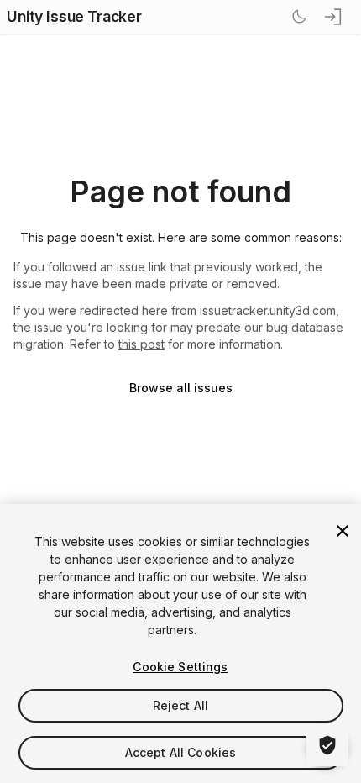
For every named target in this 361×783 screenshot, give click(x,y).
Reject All (180, 705)
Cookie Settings (180, 667)
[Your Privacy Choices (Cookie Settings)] (327, 745)
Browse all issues (181, 388)
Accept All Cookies (181, 752)
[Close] (342, 530)
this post (141, 344)
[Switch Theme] (299, 17)
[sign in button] (334, 17)
